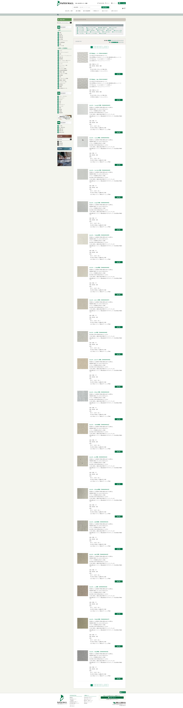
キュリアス (114, 27)
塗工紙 (60, 34)
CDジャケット (62, 104)
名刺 (60, 101)
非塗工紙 (61, 37)
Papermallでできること (88, 697)
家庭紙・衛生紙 (62, 80)
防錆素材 (61, 84)
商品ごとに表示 (115, 42)
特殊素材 (61, 75)
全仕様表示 (121, 42)
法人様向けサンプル (63, 88)
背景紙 (60, 111)
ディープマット (91, 27)
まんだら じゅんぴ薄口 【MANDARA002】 (99, 137)
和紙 (60, 32)
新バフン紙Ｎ (91, 30)
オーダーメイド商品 (63, 73)
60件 (115, 40)
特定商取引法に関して (74, 701)
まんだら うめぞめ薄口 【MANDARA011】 (99, 424)
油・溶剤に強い (62, 127)
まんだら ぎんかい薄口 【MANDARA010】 (99, 392)
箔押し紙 (61, 57)
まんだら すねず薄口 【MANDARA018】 (99, 651)
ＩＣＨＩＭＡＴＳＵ (82, 31)
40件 (112, 40)
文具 (60, 76)
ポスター (61, 99)
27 (104, 47)
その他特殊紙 (62, 42)
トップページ (61, 14)
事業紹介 (71, 697)
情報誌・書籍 (62, 71)
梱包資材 (61, 58)
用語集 (60, 141)
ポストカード (61, 98)
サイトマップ (72, 704)
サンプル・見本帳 (62, 68)
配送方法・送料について (88, 700)
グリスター (107, 31)
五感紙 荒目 (103, 27)
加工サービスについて (88, 701)
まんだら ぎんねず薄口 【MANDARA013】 (99, 489)
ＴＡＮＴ (81, 27)
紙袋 (60, 107)
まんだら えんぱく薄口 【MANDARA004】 (99, 202)
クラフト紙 (61, 45)
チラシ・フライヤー (63, 96)
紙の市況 (61, 144)
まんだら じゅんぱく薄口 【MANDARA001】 (100, 105)
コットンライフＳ (95, 31)
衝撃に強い (61, 129)
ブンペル (101, 30)
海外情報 (61, 143)
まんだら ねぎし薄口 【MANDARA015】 (99, 554)
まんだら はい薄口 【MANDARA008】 (98, 332)
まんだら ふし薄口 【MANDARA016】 (98, 586)
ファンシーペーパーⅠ (63, 40)
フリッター (81, 30)
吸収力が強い (61, 132)
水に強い (61, 125)
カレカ (60, 50)
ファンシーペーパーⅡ (63, 62)
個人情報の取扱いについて (74, 703)
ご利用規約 (72, 700)
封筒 (60, 102)
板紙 (60, 44)
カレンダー (61, 106)
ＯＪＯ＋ (61, 63)
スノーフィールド (117, 31)
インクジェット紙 (62, 81)
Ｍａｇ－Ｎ (90, 29)
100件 (118, 40)
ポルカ (109, 30)
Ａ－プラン (80, 33)
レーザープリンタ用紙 (63, 78)
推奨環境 (85, 703)
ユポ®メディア (62, 83)
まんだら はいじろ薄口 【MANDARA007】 (99, 300)
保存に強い (61, 130)
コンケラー (81, 29)
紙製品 (60, 86)
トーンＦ (111, 29)
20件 (109, 40)
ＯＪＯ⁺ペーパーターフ (63, 52)
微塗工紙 (61, 35)
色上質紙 (61, 39)
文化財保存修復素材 (63, 70)
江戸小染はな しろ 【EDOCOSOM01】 (98, 53)
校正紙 (60, 109)
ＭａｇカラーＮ (101, 29)
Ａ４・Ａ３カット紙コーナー (65, 60)
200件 (122, 40)
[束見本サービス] (64, 119)
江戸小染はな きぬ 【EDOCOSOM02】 (98, 79)
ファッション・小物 (63, 65)
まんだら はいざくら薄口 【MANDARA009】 (100, 359)
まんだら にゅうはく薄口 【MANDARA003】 (100, 170)
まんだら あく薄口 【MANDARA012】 (98, 457)
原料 (60, 53)
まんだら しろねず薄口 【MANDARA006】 (99, 267)
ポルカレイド (118, 30)
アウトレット (62, 67)
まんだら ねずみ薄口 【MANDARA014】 (99, 521)
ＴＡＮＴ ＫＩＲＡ (92, 33)
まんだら (103, 33)
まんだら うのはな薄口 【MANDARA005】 (99, 235)
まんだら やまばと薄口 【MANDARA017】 (99, 619)
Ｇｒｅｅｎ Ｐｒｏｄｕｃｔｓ (65, 55)
